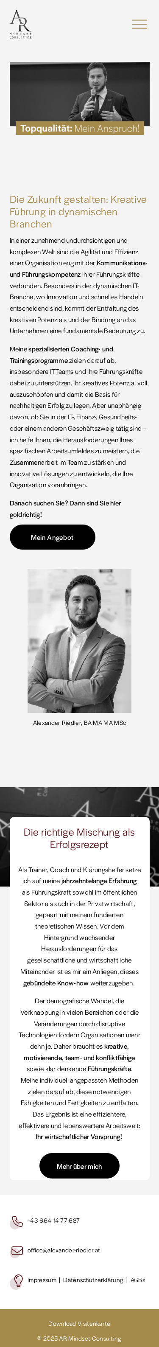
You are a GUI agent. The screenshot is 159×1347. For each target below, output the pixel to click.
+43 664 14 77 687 (54, 1220)
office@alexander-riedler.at (64, 1250)
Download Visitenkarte (79, 1323)
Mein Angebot (52, 537)
